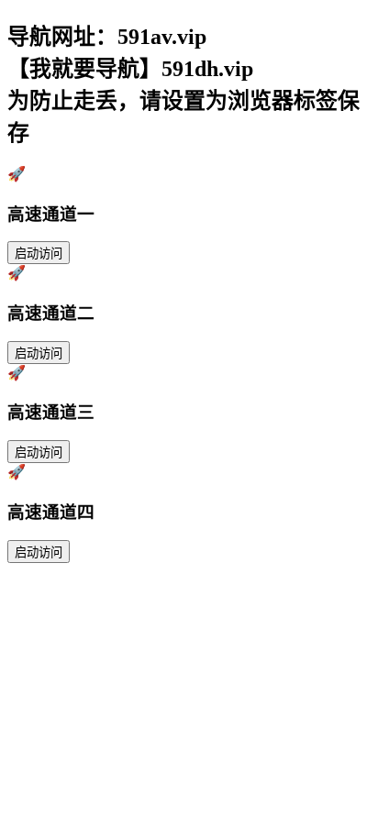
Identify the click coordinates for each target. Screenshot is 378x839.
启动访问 (38, 253)
